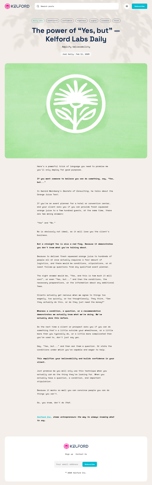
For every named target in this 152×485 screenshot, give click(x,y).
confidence (67, 20)
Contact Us (81, 454)
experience (53, 20)
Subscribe (90, 464)
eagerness (81, 20)
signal (94, 20)
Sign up (69, 454)
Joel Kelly (68, 54)
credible (105, 20)
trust (116, 20)
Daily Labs (38, 20)
